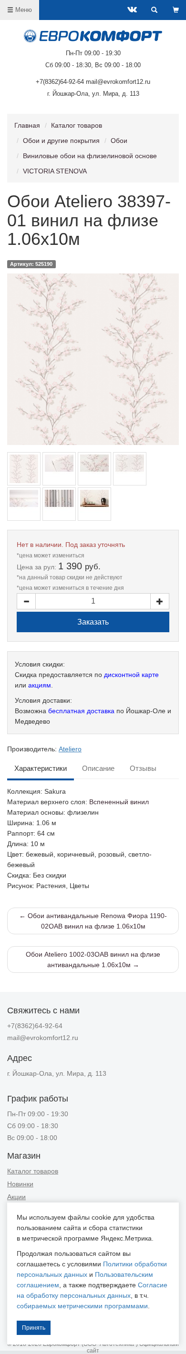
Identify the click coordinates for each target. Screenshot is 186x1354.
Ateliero (70, 749)
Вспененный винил (119, 802)
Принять (33, 1327)
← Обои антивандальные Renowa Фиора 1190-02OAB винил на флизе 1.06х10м (93, 921)
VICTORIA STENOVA (55, 171)
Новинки (20, 1184)
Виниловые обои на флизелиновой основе (90, 156)
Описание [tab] (98, 768)
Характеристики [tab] (40, 768)
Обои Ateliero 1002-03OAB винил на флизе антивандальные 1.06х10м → (93, 959)
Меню (22, 9)
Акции (16, 1197)
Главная (27, 125)
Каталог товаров (76, 125)
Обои (119, 140)
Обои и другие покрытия (61, 140)
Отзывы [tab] (143, 768)
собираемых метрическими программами (82, 1306)
